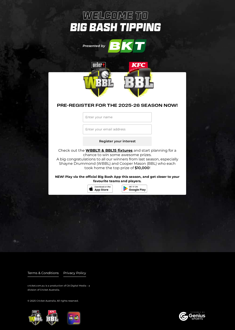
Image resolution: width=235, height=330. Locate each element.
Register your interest (117, 141)
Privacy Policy (74, 273)
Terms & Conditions (43, 273)
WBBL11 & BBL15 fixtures (109, 150)
